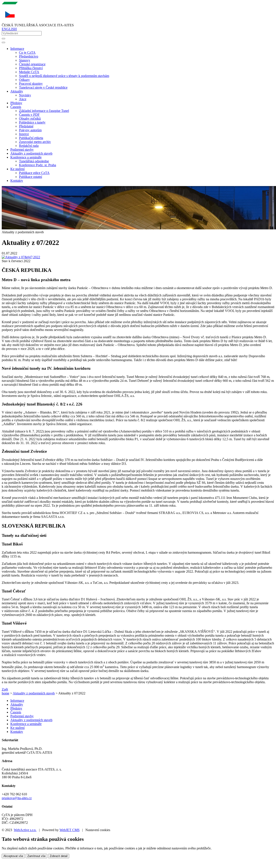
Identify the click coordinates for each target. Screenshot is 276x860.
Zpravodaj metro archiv (35, 142)
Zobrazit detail (58, 856)
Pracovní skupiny (31, 83)
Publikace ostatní (30, 177)
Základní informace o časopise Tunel (44, 111)
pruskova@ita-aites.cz (17, 798)
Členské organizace (32, 64)
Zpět (5, 689)
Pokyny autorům (30, 130)
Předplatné (26, 126)
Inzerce (24, 134)
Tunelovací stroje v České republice (43, 87)
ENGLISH (9, 29)
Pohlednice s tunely (32, 122)
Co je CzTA (27, 52)
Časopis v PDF (29, 114)
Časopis (15, 712)
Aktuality (16, 704)
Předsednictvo (28, 56)
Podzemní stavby (22, 149)
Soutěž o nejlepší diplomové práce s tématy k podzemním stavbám (64, 76)
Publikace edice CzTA (34, 173)
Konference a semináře (26, 724)
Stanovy (24, 60)
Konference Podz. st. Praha (37, 165)
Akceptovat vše (13, 856)
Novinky (25, 95)
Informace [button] (17, 48)
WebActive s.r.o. (25, 830)
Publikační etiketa (31, 138)
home (5, 693)
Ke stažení (17, 728)
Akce (22, 99)
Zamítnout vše (36, 856)
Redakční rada (29, 145)
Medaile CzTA (29, 72)
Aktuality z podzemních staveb (31, 153)
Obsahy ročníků (30, 118)
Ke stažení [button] (17, 169)
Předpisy (16, 103)
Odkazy (24, 79)
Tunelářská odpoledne (34, 161)
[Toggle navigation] (3, 42)
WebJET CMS (70, 830)
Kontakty (16, 180)
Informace (17, 700)
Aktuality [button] (16, 91)
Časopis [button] (15, 107)
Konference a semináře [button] (26, 157)
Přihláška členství (31, 68)
